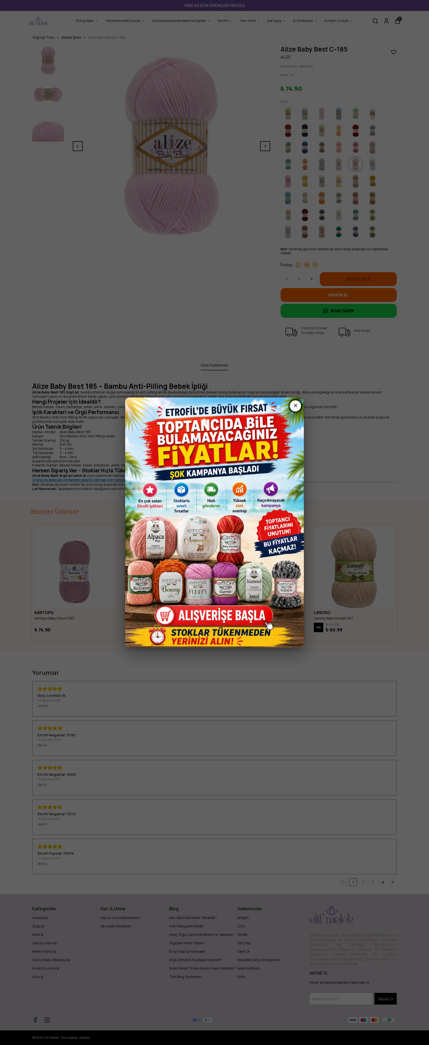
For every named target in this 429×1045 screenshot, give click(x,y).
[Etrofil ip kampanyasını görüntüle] (214, 522)
